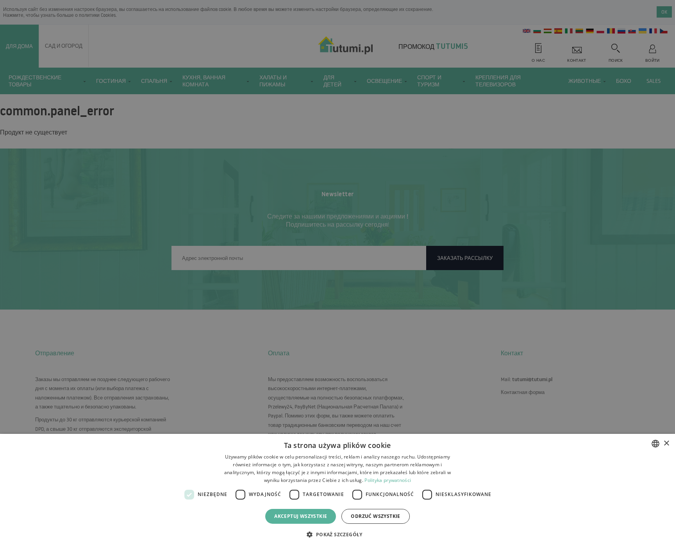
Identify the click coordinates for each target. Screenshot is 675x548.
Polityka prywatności (387, 480)
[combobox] (655, 444)
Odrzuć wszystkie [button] (375, 516)
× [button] (666, 443)
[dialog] (337, 491)
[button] (337, 534)
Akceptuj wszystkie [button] (300, 516)
